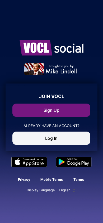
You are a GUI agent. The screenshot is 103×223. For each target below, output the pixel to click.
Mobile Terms (51, 180)
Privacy (24, 180)
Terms (78, 180)
